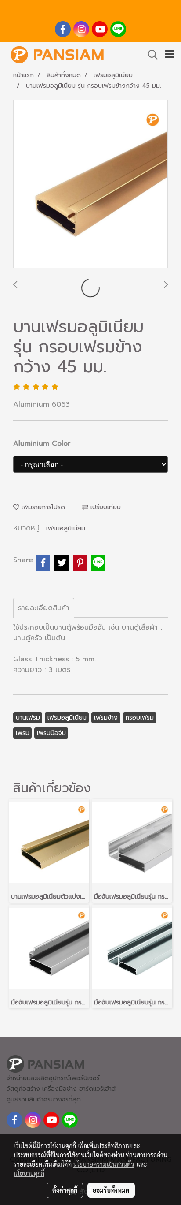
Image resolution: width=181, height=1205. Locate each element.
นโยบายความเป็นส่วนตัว (103, 1164)
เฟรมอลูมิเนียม (65, 528)
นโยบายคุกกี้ (29, 1173)
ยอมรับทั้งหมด (111, 1190)
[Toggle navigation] (169, 54)
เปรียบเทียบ (104, 507)
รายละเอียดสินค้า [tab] (43, 608)
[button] (150, 55)
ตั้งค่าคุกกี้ (64, 1190)
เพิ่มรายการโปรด (42, 507)
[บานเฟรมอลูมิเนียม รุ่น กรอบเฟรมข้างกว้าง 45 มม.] (90, 184)
